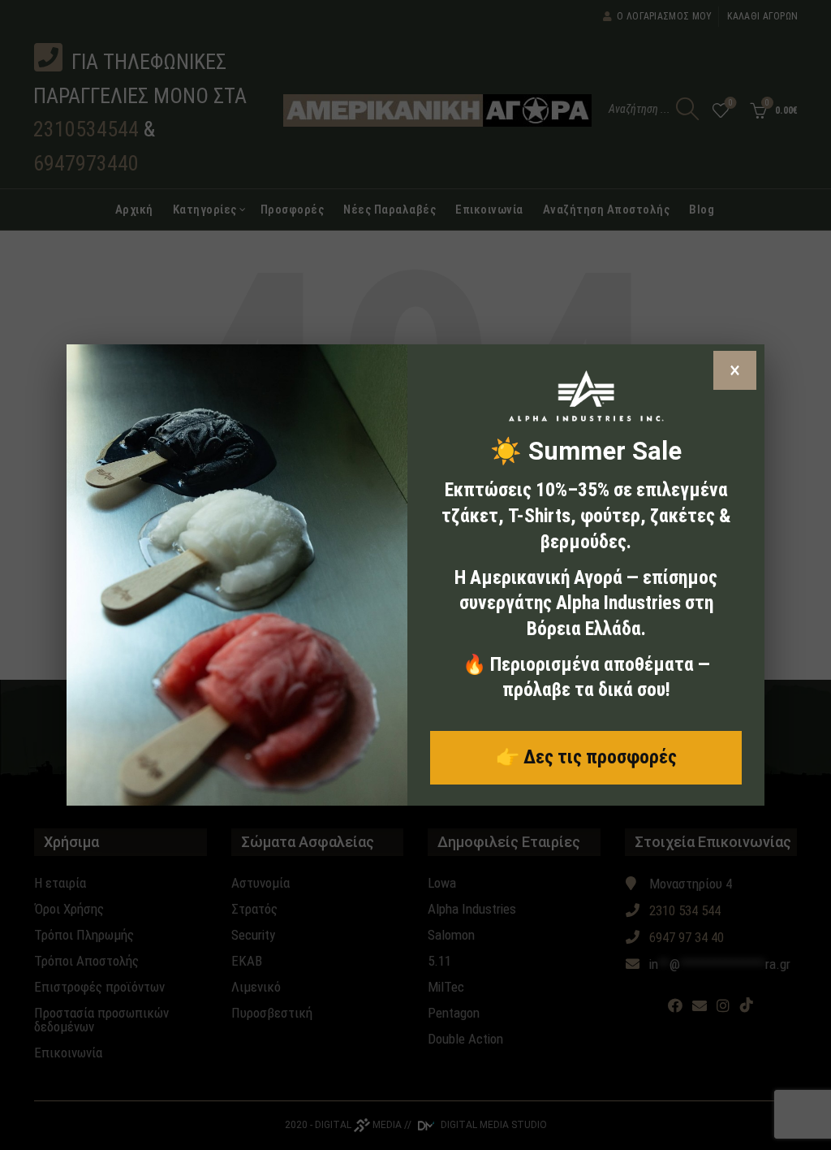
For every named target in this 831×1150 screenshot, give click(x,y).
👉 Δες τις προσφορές (586, 757)
